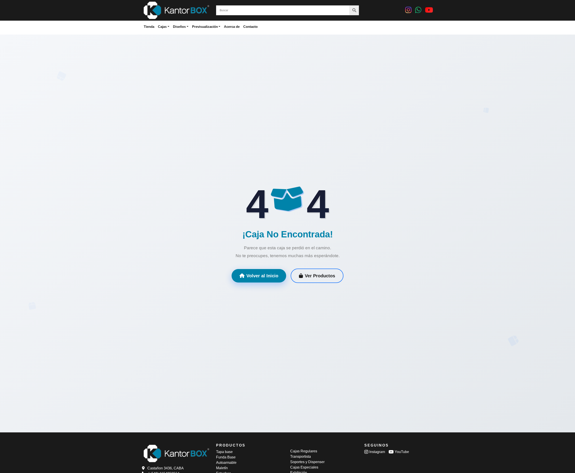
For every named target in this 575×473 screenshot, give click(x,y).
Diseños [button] (179, 26)
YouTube (401, 452)
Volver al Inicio (262, 275)
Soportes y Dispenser (307, 462)
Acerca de (232, 26)
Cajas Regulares (303, 451)
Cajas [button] (162, 26)
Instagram (376, 452)
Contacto (250, 26)
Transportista (300, 456)
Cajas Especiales (304, 467)
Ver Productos (320, 275)
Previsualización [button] (205, 26)
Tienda (149, 26)
